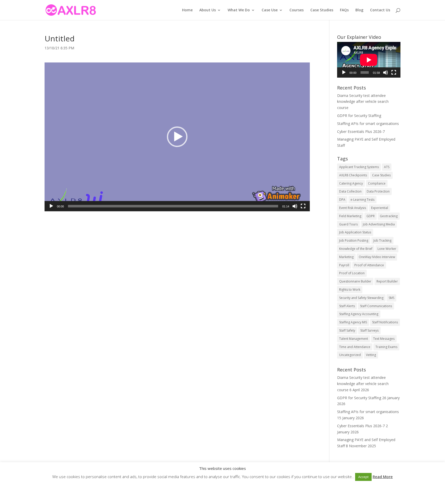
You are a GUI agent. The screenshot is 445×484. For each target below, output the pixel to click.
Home (187, 10)
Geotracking (389, 216)
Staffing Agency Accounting (358, 314)
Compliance (377, 183)
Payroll (344, 265)
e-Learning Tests (362, 199)
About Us (207, 10)
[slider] (173, 206)
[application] (177, 136)
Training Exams (386, 347)
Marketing (346, 257)
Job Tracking (382, 240)
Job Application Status (355, 232)
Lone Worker (387, 248)
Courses (296, 10)
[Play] (51, 206)
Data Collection (350, 191)
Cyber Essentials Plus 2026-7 (361, 131)
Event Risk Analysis (352, 208)
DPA (342, 199)
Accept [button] (363, 476)
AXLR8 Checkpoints (353, 175)
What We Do (239, 10)
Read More (383, 476)
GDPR (370, 216)
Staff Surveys (369, 330)
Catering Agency (351, 183)
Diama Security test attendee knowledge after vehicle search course (363, 101)
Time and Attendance (354, 347)
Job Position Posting (353, 240)
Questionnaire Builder (355, 281)
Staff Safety (347, 330)
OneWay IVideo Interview (377, 257)
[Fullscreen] (303, 206)
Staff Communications (376, 306)
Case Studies (321, 10)
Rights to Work (349, 289)
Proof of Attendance (369, 265)
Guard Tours (348, 224)
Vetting (371, 355)
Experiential (379, 208)
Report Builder (387, 281)
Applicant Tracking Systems (359, 167)
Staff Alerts (347, 306)
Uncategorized (350, 355)
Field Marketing (350, 216)
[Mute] (294, 206)
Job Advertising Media (379, 224)
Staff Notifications (385, 322)
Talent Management (353, 338)
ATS (386, 167)
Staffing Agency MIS (353, 322)
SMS (391, 298)
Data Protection (378, 191)
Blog (359, 10)
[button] (177, 136)
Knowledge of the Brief (355, 248)
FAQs (344, 10)
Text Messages (384, 338)
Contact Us (380, 10)
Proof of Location (352, 273)
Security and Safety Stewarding (361, 298)
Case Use (270, 10)
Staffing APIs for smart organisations (368, 123)
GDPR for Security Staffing (359, 115)
